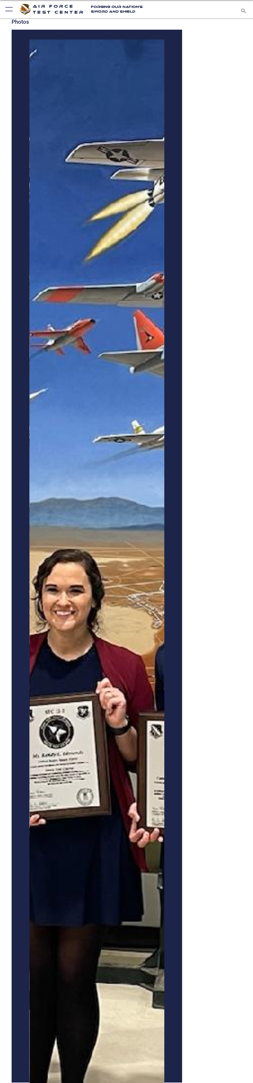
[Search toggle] (244, 9)
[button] (8, 9)
